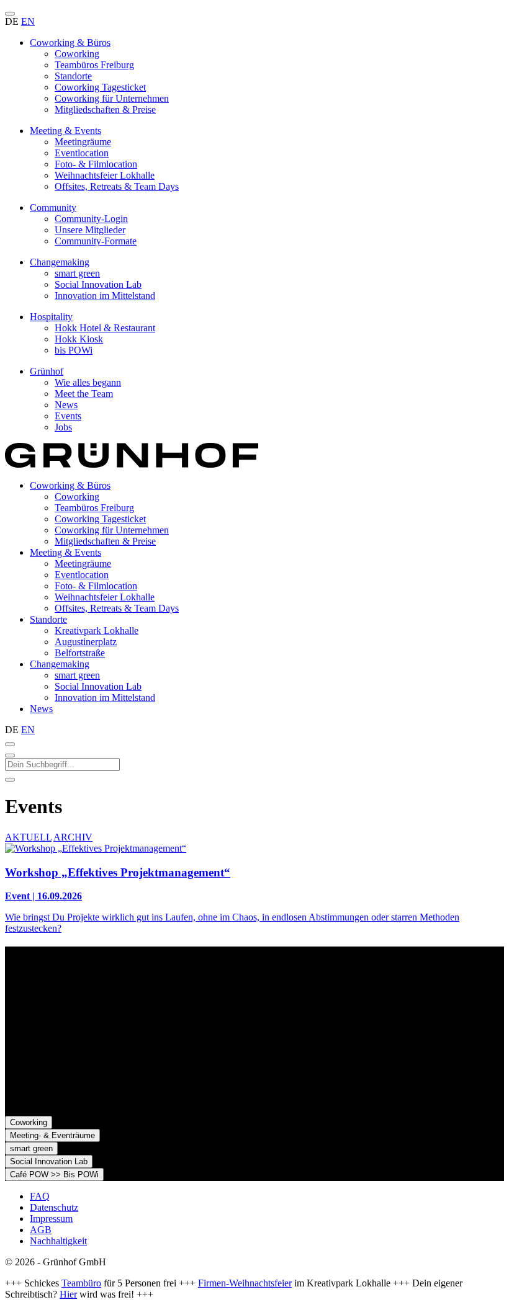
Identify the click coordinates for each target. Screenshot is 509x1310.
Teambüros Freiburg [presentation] (94, 507)
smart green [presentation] (77, 675)
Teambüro (81, 1283)
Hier (68, 1294)
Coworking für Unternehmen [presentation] (112, 530)
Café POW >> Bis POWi (54, 1174)
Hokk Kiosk (79, 339)
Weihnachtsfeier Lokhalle (105, 175)
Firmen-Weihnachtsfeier (245, 1283)
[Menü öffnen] (10, 14)
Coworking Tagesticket (100, 87)
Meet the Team (84, 393)
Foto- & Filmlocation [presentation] (96, 586)
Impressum (51, 1218)
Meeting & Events (65, 130)
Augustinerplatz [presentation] (86, 641)
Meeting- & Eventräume (52, 1135)
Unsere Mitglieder (90, 230)
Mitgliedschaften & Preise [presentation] (105, 541)
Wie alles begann (88, 382)
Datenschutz (54, 1207)
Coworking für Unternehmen (112, 98)
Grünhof (46, 371)
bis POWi (73, 350)
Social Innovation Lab (98, 284)
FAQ (40, 1196)
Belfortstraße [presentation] (80, 653)
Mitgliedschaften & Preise (105, 109)
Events (68, 416)
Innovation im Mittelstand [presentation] (105, 697)
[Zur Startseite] (131, 464)
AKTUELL (28, 837)
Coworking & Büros (70, 42)
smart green (77, 273)
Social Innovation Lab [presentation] (98, 686)
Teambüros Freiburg (94, 65)
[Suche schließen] (10, 755)
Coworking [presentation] (77, 496)
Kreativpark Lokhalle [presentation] (96, 630)
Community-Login (91, 218)
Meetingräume (83, 141)
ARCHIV (72, 837)
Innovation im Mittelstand (105, 295)
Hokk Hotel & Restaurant (105, 328)
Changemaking (59, 262)
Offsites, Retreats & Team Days (117, 186)
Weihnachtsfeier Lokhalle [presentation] (105, 597)
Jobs (63, 427)
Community (53, 207)
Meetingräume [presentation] (83, 563)
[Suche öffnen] (10, 744)
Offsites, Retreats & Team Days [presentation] (117, 608)
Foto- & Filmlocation (96, 164)
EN (28, 21)
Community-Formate (96, 241)
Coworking (77, 53)
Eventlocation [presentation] (82, 574)
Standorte (73, 76)
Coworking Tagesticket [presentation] (100, 519)
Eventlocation (82, 153)
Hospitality (51, 316)
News (66, 404)
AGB (41, 1229)
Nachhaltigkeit (58, 1241)
